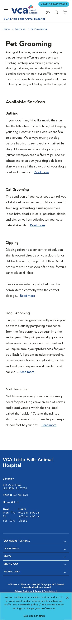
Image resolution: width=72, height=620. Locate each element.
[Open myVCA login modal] (48, 12)
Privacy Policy (24, 592)
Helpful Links (12, 572)
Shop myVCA (11, 564)
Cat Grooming (17, 189)
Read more (41, 172)
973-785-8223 (20, 495)
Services (20, 29)
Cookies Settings (34, 616)
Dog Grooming (18, 313)
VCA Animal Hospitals (17, 541)
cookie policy (31, 605)
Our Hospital (12, 549)
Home (6, 29)
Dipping (12, 243)
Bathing (12, 113)
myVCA (8, 557)
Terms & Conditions (45, 592)
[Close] (67, 598)
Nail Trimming (17, 389)
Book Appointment (54, 4)
